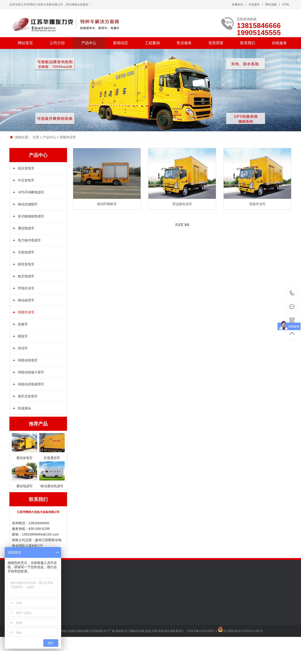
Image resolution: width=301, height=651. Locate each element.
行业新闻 (81, 617)
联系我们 (247, 43)
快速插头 (24, 408)
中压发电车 (26, 180)
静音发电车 (26, 264)
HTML (286, 4)
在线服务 (254, 4)
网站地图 (271, 4)
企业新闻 (81, 610)
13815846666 (292, 293)
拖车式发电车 (28, 396)
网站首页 (25, 43)
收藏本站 (237, 4)
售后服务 (184, 43)
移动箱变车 (26, 300)
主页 (35, 137)
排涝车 (23, 348)
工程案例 (152, 43)
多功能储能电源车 (31, 216)
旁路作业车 (68, 137)
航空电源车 (26, 276)
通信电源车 (26, 228)
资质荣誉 (215, 43)
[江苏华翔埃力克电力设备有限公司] (66, 23)
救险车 (23, 336)
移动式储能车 (28, 204)
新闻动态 (120, 43)
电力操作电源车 (29, 240)
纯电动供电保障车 (31, 384)
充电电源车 (26, 252)
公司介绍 (57, 43)
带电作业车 (26, 288)
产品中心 (88, 43)
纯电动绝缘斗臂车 (31, 372)
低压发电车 (26, 168)
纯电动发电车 (28, 360)
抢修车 (23, 324)
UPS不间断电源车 (31, 192)
